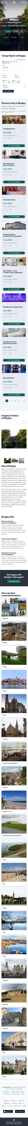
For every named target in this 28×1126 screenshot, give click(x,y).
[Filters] (5, 2)
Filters (16, 31)
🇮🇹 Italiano (14, 1103)
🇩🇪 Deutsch (7, 1103)
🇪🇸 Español (21, 1100)
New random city (14, 581)
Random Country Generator (18, 1091)
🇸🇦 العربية (21, 1103)
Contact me (22, 1087)
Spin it (9, 31)
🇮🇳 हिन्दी (24, 1105)
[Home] (14, 2)
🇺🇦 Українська (17, 1105)
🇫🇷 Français (14, 1100)
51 (24, 400)
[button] (24, 422)
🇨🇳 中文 (3, 1105)
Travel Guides (7, 1094)
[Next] (14, 403)
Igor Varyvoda (15, 1087)
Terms (22, 1094)
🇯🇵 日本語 (9, 1105)
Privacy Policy (15, 1094)
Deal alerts (6, 1091)
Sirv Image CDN (18, 1089)
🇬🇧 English (6, 1100)
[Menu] (2, 2)
